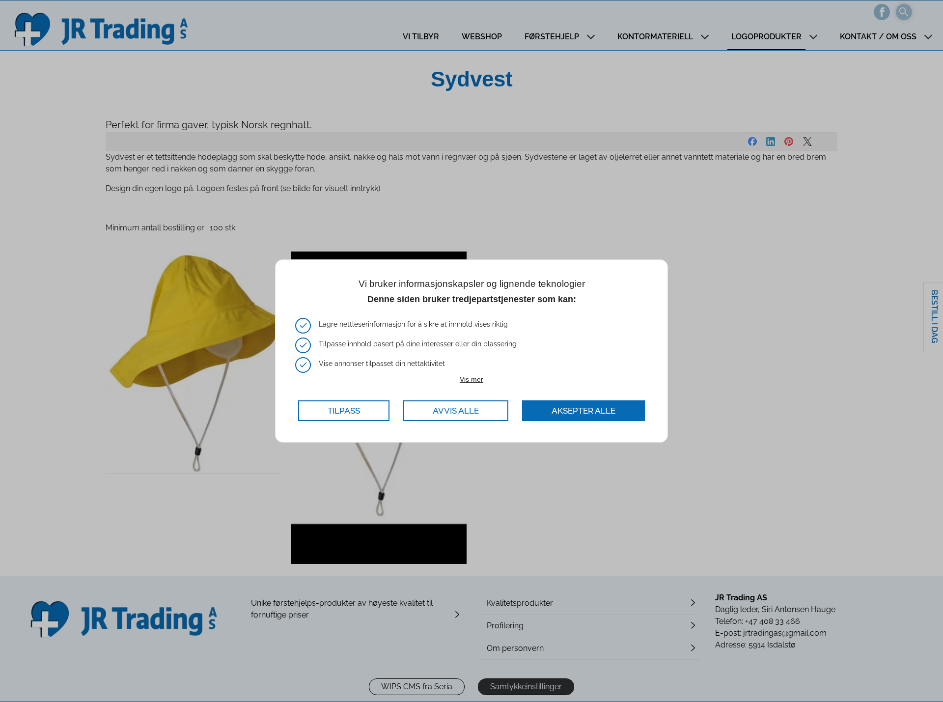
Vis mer (471, 379)
